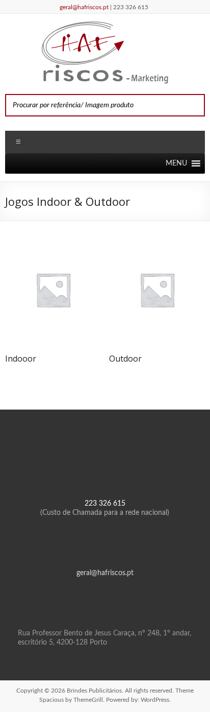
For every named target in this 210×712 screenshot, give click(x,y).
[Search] (194, 105)
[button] (176, 163)
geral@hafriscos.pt (85, 7)
